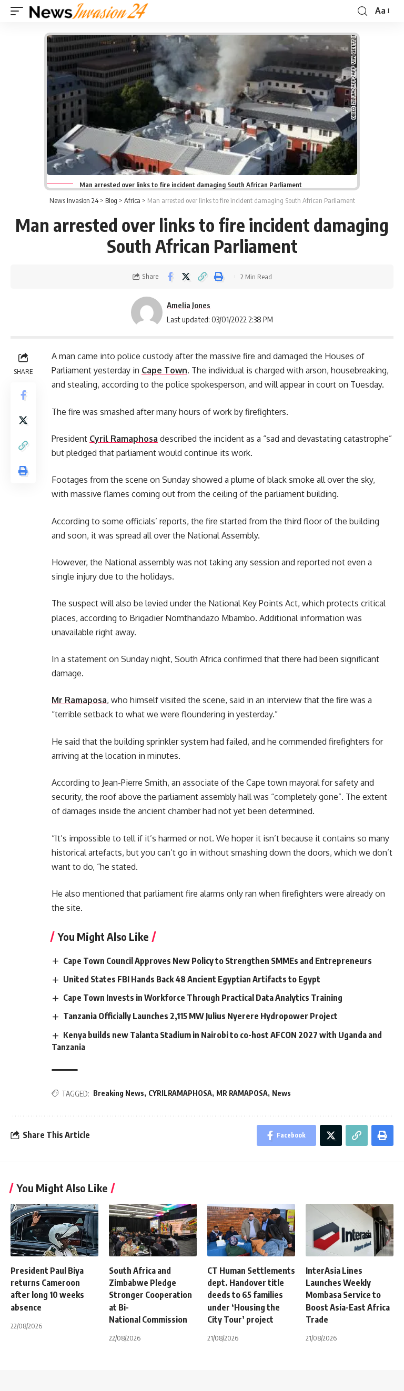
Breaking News (118, 1093)
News (281, 1093)
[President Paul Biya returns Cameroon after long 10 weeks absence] (54, 1230)
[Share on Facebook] (170, 276)
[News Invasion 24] (89, 11)
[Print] (218, 276)
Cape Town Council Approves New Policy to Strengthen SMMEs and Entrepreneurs (218, 961)
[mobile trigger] (19, 11)
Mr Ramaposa (79, 700)
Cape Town (164, 370)
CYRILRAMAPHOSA (180, 1093)
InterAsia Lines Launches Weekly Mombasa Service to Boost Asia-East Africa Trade (348, 1295)
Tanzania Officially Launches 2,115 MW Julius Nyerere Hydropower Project (201, 1016)
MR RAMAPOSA (242, 1093)
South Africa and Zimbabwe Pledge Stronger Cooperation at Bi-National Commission (150, 1295)
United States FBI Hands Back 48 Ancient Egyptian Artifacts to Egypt (192, 979)
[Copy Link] (202, 276)
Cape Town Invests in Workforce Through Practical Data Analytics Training (203, 997)
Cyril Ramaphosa (123, 438)
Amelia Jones (188, 305)
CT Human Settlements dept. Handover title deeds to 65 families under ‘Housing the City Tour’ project (251, 1295)
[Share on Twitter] (186, 276)
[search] (362, 11)
